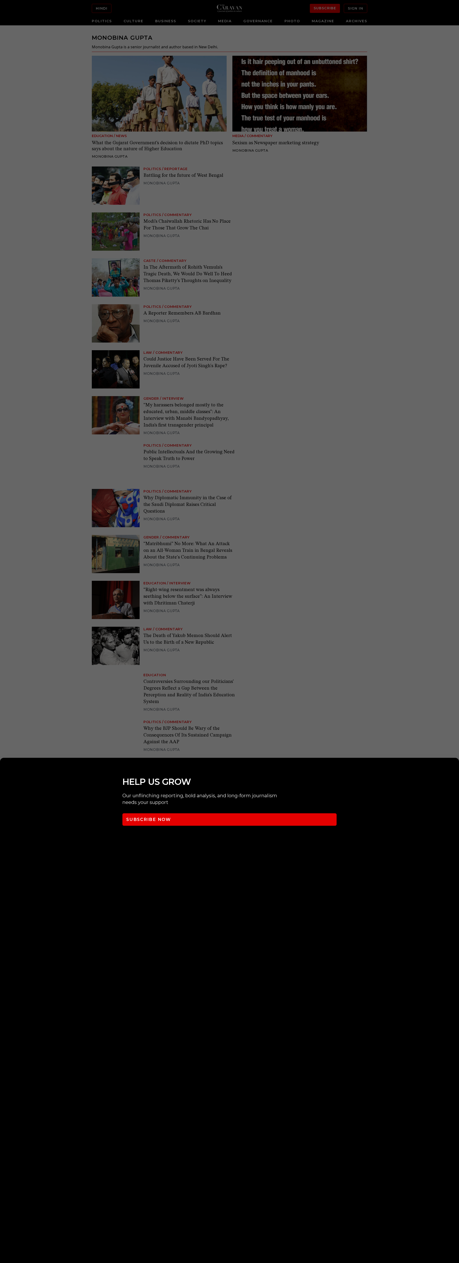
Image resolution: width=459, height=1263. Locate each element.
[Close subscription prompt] (454, 768)
